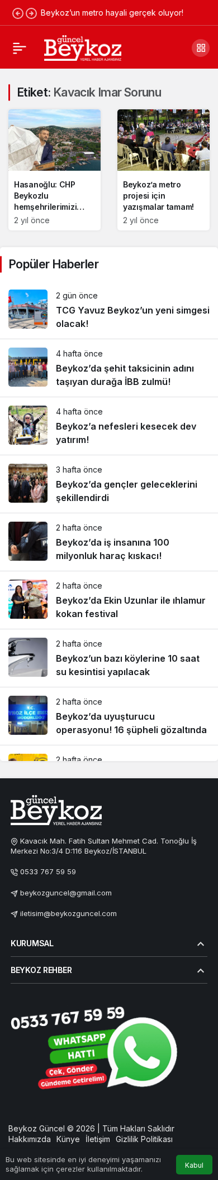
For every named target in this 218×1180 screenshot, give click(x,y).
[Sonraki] (31, 13)
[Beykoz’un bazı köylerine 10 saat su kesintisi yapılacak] (109, 658)
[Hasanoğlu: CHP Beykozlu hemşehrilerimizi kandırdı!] (54, 169)
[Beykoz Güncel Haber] (82, 46)
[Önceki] (18, 13)
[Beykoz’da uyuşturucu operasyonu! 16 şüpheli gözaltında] (109, 716)
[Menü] (19, 48)
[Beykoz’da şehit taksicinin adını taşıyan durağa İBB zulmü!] (109, 368)
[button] (201, 48)
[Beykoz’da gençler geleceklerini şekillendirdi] (109, 484)
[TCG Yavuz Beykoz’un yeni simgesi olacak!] (109, 310)
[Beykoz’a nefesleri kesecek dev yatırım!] (109, 426)
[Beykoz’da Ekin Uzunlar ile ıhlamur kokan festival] (109, 600)
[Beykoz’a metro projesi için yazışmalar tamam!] (163, 169)
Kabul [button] (194, 1165)
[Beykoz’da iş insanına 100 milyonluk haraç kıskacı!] (109, 542)
